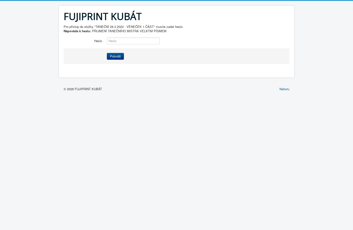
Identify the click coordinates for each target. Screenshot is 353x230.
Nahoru (284, 89)
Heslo (98, 40)
